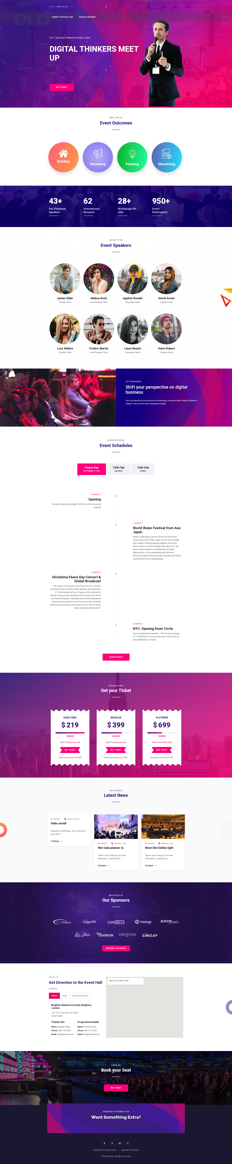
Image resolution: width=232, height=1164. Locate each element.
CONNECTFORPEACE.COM (62, 17)
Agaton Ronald (132, 298)
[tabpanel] (76, 1020)
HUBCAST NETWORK (87, 17)
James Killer (65, 298)
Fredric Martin (98, 348)
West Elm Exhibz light (159, 848)
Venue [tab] (54, 996)
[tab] (91, 469)
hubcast (56, 819)
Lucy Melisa (65, 348)
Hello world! (58, 823)
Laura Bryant (132, 348)
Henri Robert (166, 348)
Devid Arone (166, 298)
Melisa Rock (99, 298)
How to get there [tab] (80, 996)
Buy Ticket (70, 750)
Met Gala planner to (111, 848)
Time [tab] (64, 996)
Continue (55, 841)
